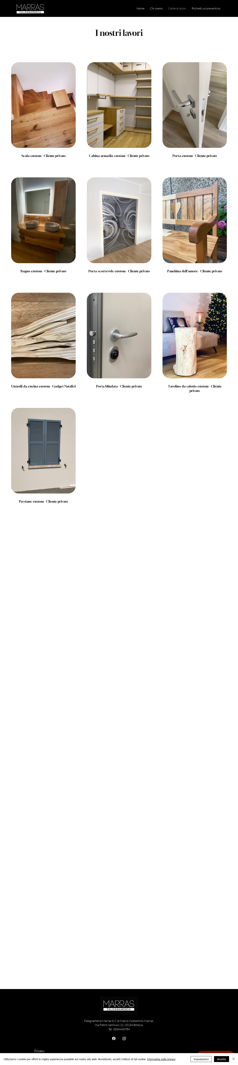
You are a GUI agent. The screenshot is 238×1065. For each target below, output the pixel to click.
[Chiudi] (233, 1059)
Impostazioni (201, 1059)
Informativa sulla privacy (161, 1059)
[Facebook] (114, 1038)
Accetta (221, 1059)
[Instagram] (124, 1038)
